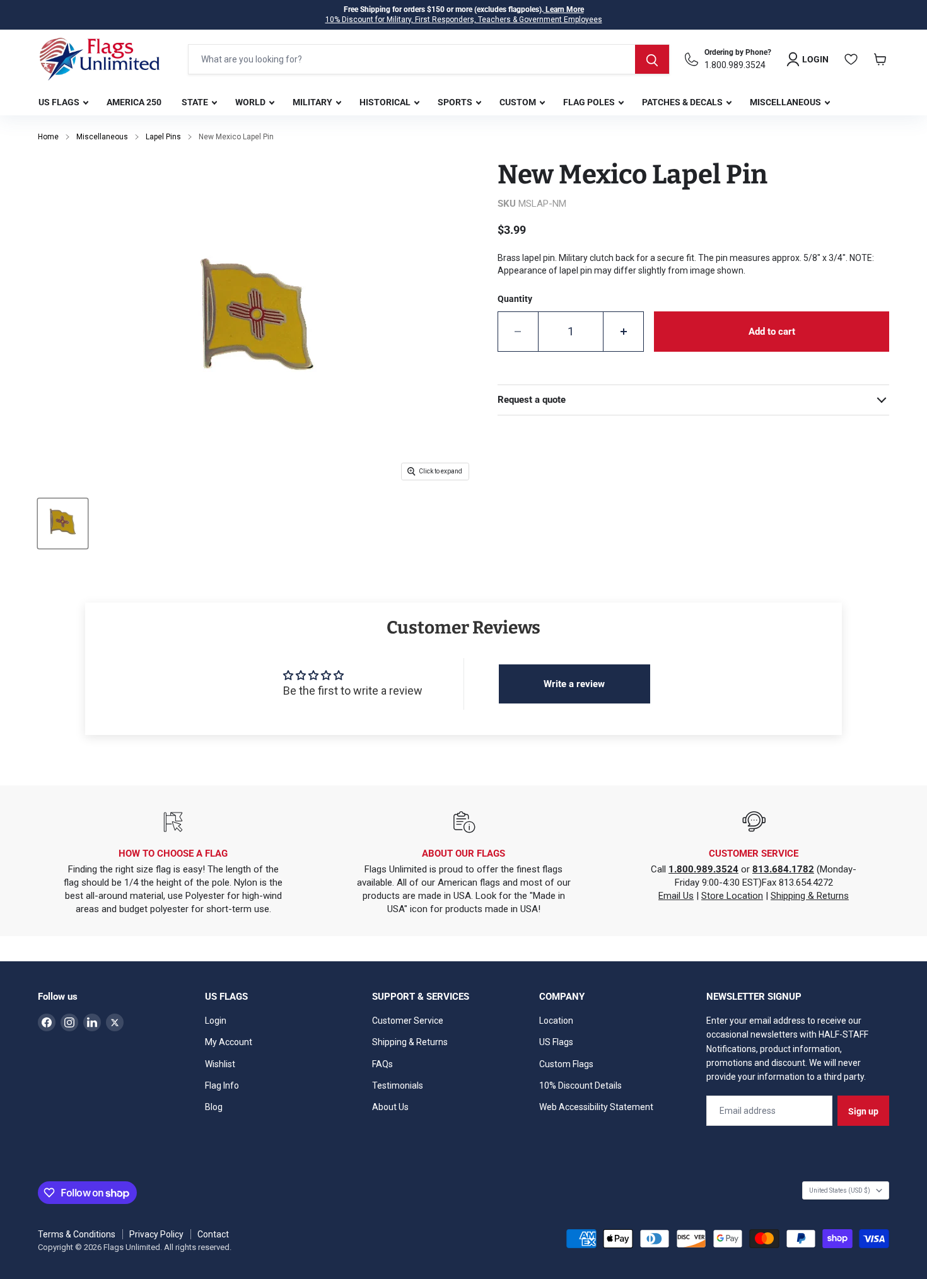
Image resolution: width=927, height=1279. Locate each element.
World (251, 102)
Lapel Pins (163, 136)
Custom (518, 102)
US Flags (59, 102)
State (196, 102)
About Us (390, 1107)
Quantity (515, 299)
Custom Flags (566, 1064)
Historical (385, 102)
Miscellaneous (786, 102)
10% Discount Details (580, 1085)
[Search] (652, 59)
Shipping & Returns (810, 895)
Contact (213, 1234)
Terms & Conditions (76, 1234)
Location (556, 1021)
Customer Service (407, 1021)
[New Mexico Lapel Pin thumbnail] (63, 523)
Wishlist (220, 1064)
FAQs (382, 1064)
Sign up (863, 1111)
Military (313, 102)
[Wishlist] (851, 59)
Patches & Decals (683, 102)
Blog (214, 1107)
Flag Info (222, 1085)
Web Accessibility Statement (596, 1107)
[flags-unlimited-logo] (100, 59)
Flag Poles (590, 102)
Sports (456, 102)
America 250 (134, 102)
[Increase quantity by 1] (623, 331)
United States (839, 1190)
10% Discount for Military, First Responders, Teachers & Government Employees (463, 19)
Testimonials (397, 1085)
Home (48, 136)
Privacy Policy (156, 1234)
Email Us (676, 895)
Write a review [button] (574, 684)
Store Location (732, 895)
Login (215, 1021)
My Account (228, 1042)
